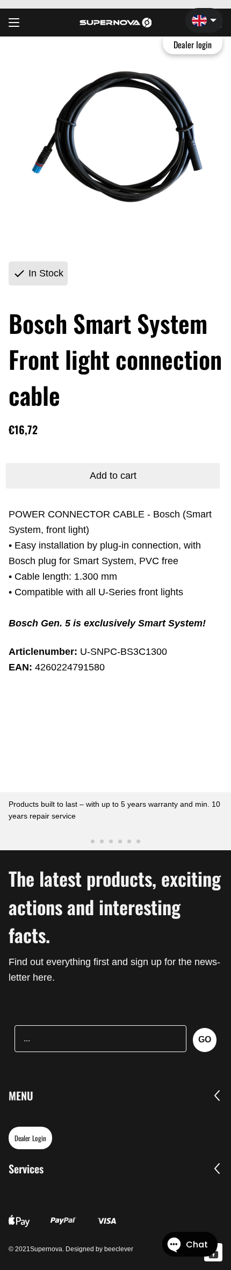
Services (26, 1168)
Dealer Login (30, 1138)
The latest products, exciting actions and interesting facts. (115, 906)
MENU (21, 1095)
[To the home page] (116, 22)
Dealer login (193, 44)
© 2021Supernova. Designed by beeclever (71, 1249)
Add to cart (113, 475)
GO (204, 1039)
